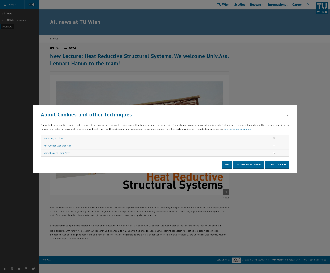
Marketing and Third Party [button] (57, 153)
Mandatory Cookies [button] (54, 138)
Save (227, 165)
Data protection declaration (237, 129)
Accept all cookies (276, 165)
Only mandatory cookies (248, 165)
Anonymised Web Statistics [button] (58, 145)
